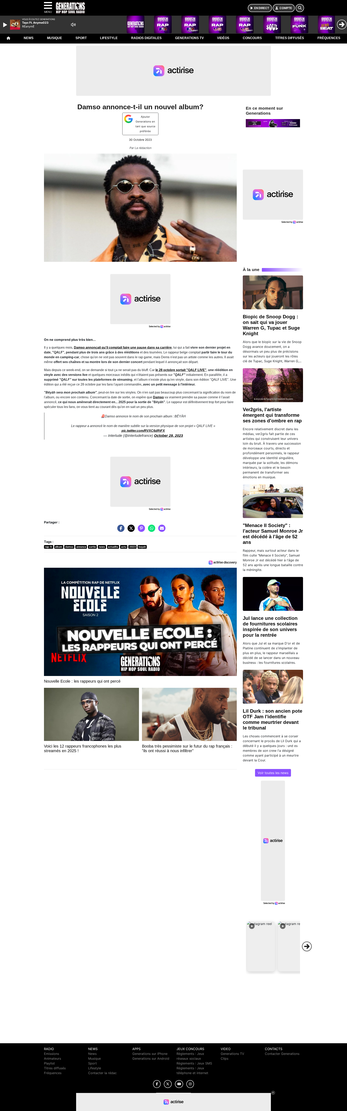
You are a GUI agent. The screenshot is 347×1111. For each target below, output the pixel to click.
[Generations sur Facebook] (157, 1084)
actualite (113, 546)
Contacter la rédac (102, 1073)
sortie (92, 546)
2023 (132, 546)
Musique (54, 38)
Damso (158, 397)
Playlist (49, 1063)
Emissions (51, 1054)
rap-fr (48, 546)
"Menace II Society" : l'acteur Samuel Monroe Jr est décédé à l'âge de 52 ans (273, 534)
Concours (252, 38)
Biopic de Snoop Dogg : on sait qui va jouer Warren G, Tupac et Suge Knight (271, 325)
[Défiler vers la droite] (307, 946)
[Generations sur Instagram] (190, 1084)
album (58, 546)
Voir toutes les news (273, 773)
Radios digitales (146, 38)
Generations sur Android (150, 1058)
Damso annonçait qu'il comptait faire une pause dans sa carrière (123, 347)
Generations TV (189, 38)
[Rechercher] (300, 8)
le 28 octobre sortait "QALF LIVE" (180, 370)
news (102, 546)
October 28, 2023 (168, 436)
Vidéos (223, 38)
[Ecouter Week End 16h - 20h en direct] (273, 123)
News (29, 38)
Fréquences (328, 38)
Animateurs (52, 1058)
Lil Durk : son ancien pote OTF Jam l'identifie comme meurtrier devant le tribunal (272, 719)
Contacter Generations (282, 1054)
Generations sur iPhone (149, 1054)
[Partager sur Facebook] (120, 530)
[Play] (5, 24)
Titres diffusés (289, 38)
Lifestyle (109, 38)
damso (69, 546)
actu (123, 546)
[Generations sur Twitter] (168, 1084)
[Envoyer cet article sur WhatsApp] (150, 530)
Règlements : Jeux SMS (194, 1063)
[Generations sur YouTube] (179, 1084)
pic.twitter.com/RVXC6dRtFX (143, 430)
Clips (224, 1058)
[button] (261, 946)
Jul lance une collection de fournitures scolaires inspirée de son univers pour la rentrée (270, 626)
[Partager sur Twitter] (130, 530)
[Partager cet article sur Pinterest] (140, 530)
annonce (81, 546)
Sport (81, 38)
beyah (142, 546)
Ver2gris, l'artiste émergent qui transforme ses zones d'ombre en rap (272, 415)
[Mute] (73, 25)
